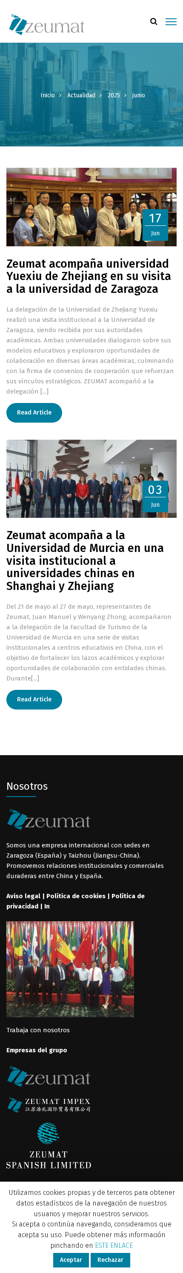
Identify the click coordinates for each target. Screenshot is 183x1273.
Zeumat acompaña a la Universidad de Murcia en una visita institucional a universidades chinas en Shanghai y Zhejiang (85, 560)
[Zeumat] (46, 24)
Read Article (34, 412)
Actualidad (81, 95)
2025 (114, 95)
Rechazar (110, 1260)
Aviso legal (23, 896)
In (47, 906)
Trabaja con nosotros (38, 1030)
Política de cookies (76, 896)
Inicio (47, 95)
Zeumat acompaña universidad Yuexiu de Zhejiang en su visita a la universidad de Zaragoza (88, 276)
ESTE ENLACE (114, 1245)
